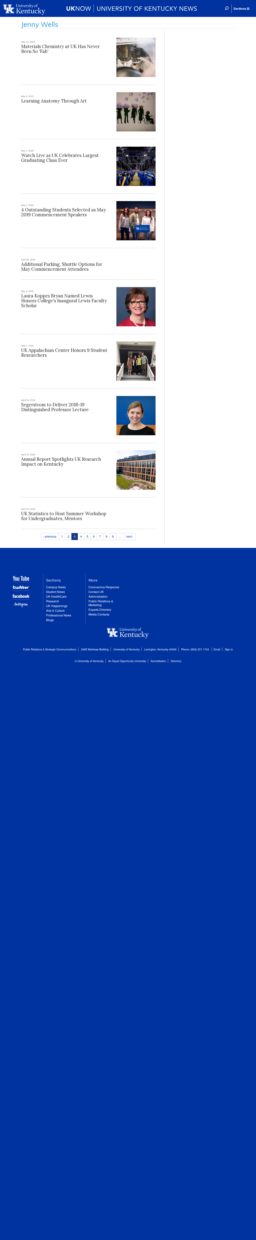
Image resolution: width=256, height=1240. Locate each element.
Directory (176, 661)
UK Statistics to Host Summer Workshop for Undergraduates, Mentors (63, 516)
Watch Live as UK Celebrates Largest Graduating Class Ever (60, 157)
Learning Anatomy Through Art (54, 101)
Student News (55, 592)
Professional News (58, 615)
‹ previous (49, 536)
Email (217, 649)
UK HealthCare (56, 596)
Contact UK (96, 592)
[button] (241, 8)
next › (129, 536)
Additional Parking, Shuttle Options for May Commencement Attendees (61, 266)
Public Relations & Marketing (100, 603)
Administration (98, 596)
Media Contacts (98, 614)
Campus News (56, 587)
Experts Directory (99, 609)
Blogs (50, 620)
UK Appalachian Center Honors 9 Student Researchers (64, 352)
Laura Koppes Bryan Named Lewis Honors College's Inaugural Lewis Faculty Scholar (64, 301)
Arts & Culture (55, 610)
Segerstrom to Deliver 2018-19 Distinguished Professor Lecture (55, 407)
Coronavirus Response (103, 587)
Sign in (229, 649)
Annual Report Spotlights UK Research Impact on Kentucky (61, 461)
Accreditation (158, 661)
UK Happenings (56, 606)
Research (52, 601)
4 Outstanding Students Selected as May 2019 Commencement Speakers (63, 212)
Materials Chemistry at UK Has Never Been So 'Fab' (60, 49)
